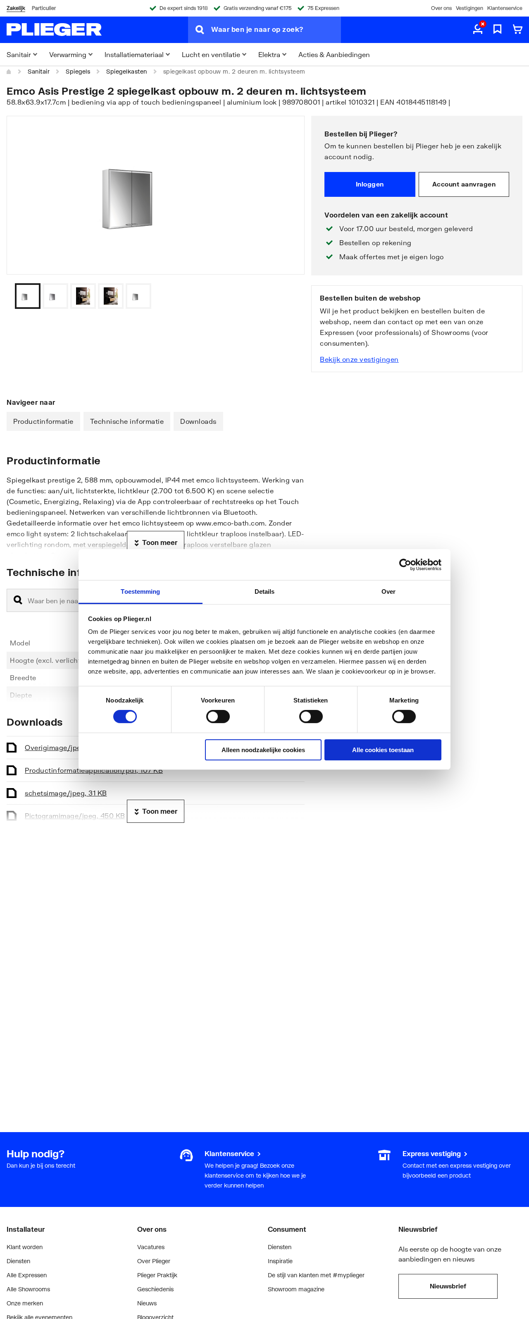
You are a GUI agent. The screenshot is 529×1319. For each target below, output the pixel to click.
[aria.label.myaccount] (478, 30)
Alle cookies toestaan (383, 749)
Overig (67, 747)
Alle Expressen (27, 1274)
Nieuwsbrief (448, 1286)
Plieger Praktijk (157, 1274)
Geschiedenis (155, 1289)
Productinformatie (43, 421)
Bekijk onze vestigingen (359, 359)
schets (66, 793)
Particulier (44, 8)
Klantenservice (504, 8)
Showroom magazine (296, 1289)
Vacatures (150, 1246)
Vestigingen (469, 8)
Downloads (198, 421)
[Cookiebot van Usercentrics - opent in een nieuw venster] (405, 564)
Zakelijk (16, 8)
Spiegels (78, 71)
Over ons (441, 8)
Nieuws (147, 1303)
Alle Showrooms (28, 1289)
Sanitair (39, 71)
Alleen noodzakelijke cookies (263, 749)
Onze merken (25, 1303)
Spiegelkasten (126, 71)
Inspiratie (280, 1260)
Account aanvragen (464, 184)
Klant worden (25, 1246)
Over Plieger (153, 1260)
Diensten (18, 1260)
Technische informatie (127, 421)
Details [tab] (265, 591)
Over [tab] (388, 591)
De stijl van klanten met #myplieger (316, 1274)
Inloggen (370, 184)
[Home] (9, 71)
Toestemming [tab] (140, 591)
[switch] (218, 716)
